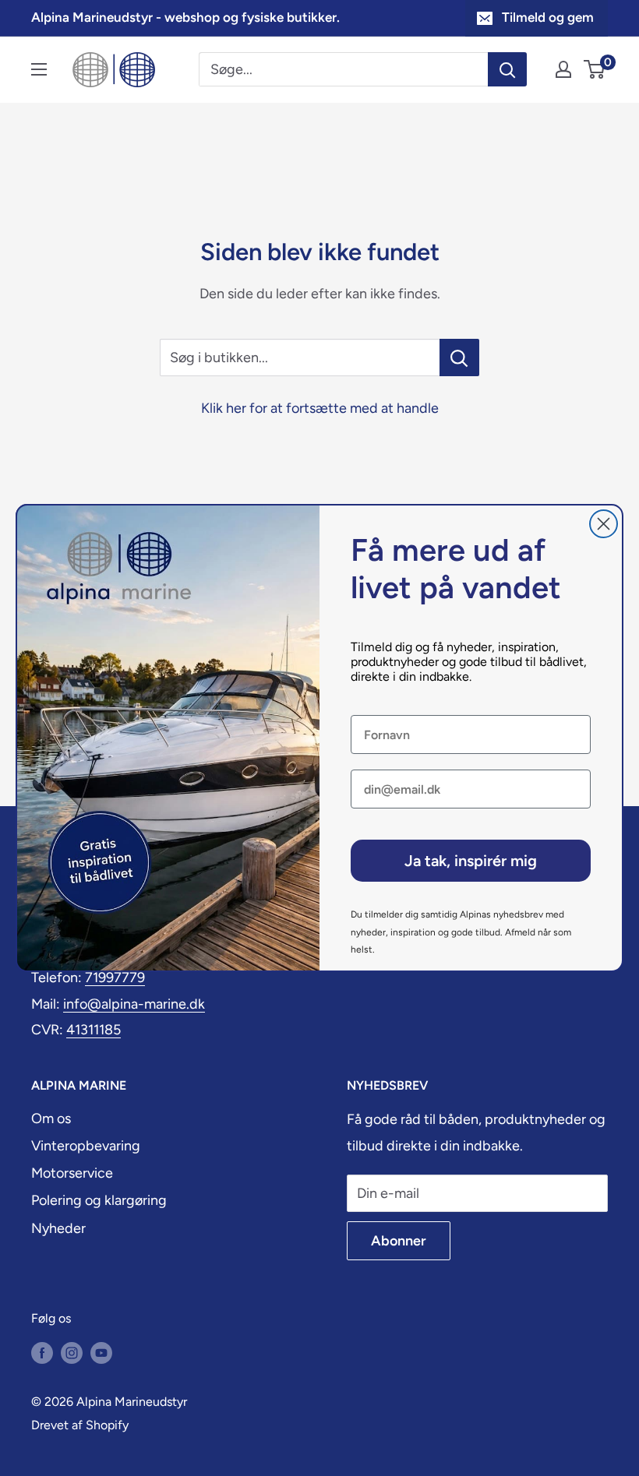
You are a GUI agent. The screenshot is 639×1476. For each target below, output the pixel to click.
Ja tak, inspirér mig (470, 860)
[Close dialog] (603, 523)
